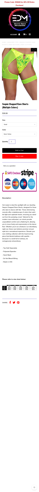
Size (3, 120)
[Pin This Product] (18, 302)
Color (4, 130)
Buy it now (19, 156)
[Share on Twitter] (14, 302)
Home (4, 42)
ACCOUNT (14, 34)
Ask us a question (9, 166)
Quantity (5, 141)
